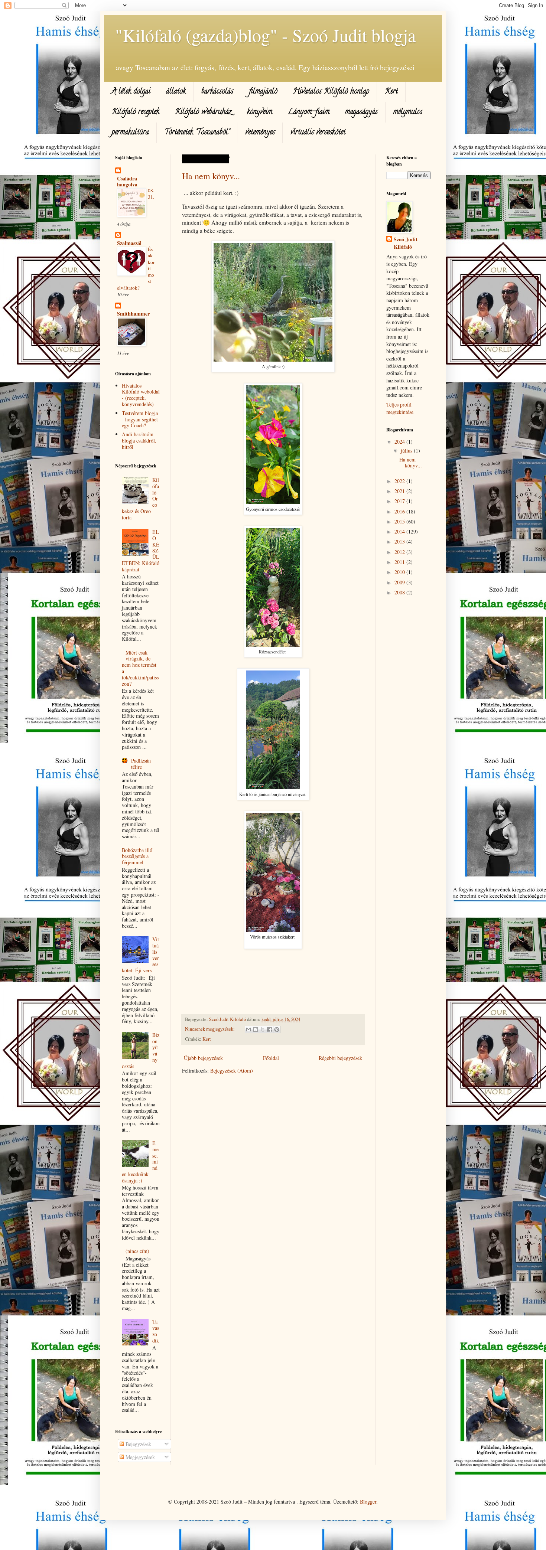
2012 (400, 551)
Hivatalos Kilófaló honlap (331, 92)
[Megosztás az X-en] (262, 1029)
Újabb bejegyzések (203, 1057)
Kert (391, 92)
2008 (400, 592)
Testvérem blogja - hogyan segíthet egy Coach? (140, 419)
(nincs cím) (137, 1250)
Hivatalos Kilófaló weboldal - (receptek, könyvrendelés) (141, 395)
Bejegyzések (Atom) (231, 1070)
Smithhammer (133, 313)
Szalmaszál (129, 243)
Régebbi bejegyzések (340, 1057)
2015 (400, 521)
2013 (400, 541)
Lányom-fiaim (308, 112)
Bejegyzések (137, 1444)
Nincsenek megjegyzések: (210, 1029)
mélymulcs (407, 112)
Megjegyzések (139, 1457)
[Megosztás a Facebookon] (269, 1029)
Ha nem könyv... (211, 176)
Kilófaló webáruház (203, 112)
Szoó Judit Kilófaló (405, 243)
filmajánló (263, 92)
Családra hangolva (127, 181)
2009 (400, 582)
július (407, 450)
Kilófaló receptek (135, 112)
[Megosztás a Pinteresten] (276, 1029)
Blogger (368, 1501)
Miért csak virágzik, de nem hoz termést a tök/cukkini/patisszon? (140, 668)
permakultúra (130, 132)
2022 (400, 480)
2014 (400, 531)
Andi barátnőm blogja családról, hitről (139, 440)
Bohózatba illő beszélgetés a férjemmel (137, 856)
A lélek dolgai (130, 92)
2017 (400, 501)
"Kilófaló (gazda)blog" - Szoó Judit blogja (265, 35)
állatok (176, 92)
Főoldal (271, 1057)
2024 (400, 441)
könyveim (259, 112)
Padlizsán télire (141, 763)
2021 (400, 491)
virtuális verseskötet (317, 132)
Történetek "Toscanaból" (197, 132)
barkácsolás (217, 92)
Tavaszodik (155, 1331)
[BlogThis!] (255, 1029)
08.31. (151, 193)
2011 (400, 561)
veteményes (260, 132)
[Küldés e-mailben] (248, 1029)
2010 (400, 571)
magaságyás (361, 112)
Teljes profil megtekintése (399, 408)
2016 (400, 511)
